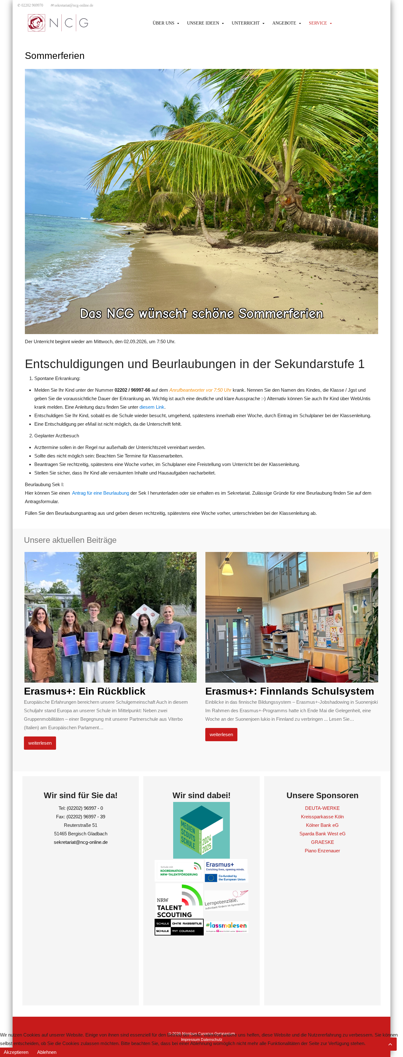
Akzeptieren (16, 1052)
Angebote (284, 23)
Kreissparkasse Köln (322, 816)
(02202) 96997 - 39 (85, 816)
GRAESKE (322, 842)
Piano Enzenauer (322, 850)
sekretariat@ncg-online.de (71, 5)
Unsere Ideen (203, 23)
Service (318, 23)
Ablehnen (46, 1052)
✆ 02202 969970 (30, 5)
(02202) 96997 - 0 (85, 808)
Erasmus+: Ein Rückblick (84, 691)
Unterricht (246, 23)
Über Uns (163, 23)
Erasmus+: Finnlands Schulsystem (289, 691)
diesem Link (151, 407)
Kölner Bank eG (322, 825)
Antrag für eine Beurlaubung (100, 493)
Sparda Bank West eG (322, 833)
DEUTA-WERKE (322, 808)
